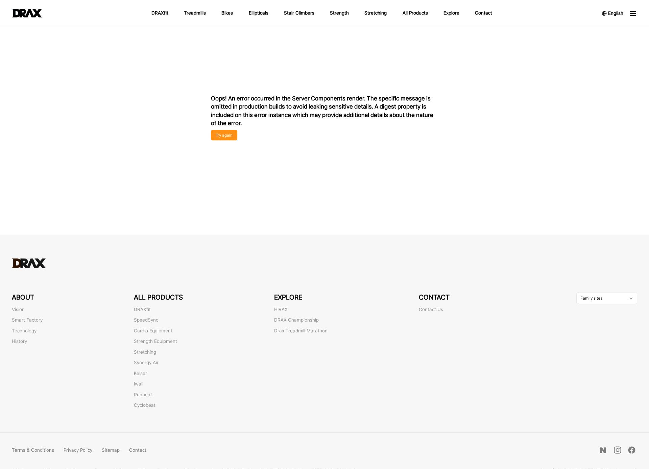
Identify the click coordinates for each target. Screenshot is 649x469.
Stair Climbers (299, 13)
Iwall (138, 383)
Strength (339, 13)
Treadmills (195, 13)
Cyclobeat (144, 405)
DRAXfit (159, 13)
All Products (415, 13)
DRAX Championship (296, 320)
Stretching (375, 13)
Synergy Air (146, 362)
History (19, 341)
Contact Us (431, 309)
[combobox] (606, 298)
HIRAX (281, 309)
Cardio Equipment (153, 330)
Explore (451, 13)
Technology (24, 330)
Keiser (140, 373)
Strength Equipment (155, 341)
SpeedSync (146, 320)
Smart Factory (27, 320)
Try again (224, 135)
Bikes (227, 13)
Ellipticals (258, 13)
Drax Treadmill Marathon (301, 330)
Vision (18, 309)
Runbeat (143, 394)
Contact (483, 13)
